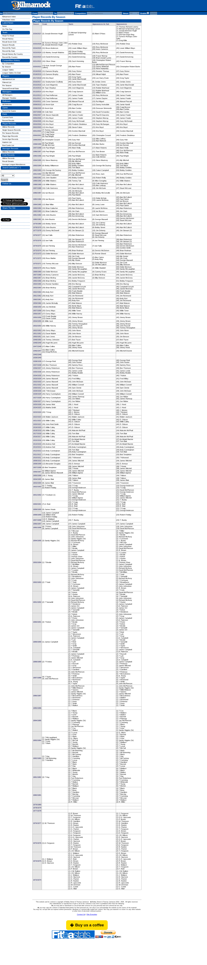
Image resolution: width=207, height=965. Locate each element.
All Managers (7, 95)
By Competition (8, 64)
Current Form (7, 117)
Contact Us (81, 914)
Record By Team (9, 48)
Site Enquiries (92, 914)
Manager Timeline (9, 98)
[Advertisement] (138, 6)
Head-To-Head (8, 36)
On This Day (7, 29)
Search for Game (9, 111)
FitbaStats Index (8, 20)
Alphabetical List (8, 79)
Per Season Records (10, 133)
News (4, 26)
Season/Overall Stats (10, 88)
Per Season (6, 85)
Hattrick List (7, 142)
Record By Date (8, 51)
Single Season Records (11, 130)
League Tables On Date (11, 73)
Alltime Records (8, 127)
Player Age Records (10, 136)
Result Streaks (8, 161)
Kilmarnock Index (9, 17)
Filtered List (6, 82)
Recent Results (8, 120)
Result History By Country (12, 54)
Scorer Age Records (10, 139)
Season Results (8, 45)
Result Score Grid (9, 42)
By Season (6, 67)
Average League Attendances (13, 164)
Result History (7, 39)
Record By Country (9, 57)
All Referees (7, 104)
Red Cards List (8, 145)
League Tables (8, 70)
